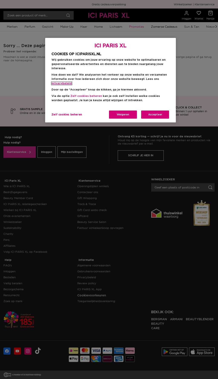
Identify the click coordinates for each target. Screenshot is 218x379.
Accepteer (155, 114)
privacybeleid (62, 83)
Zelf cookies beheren (67, 114)
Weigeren (123, 114)
